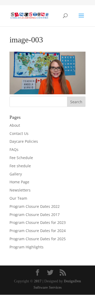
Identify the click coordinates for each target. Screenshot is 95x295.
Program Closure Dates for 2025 (38, 238)
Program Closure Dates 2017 (35, 214)
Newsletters (20, 190)
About (15, 125)
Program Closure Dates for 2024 (38, 230)
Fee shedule (20, 165)
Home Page (19, 181)
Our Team (18, 198)
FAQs (14, 149)
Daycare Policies (24, 141)
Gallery (16, 173)
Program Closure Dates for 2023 (38, 222)
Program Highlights (27, 246)
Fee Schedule (21, 157)
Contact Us (19, 133)
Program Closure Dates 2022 (35, 206)
